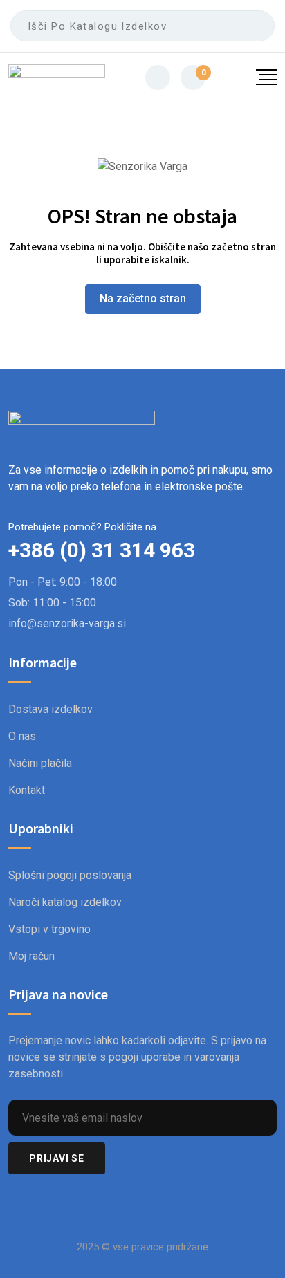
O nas (22, 736)
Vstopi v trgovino (49, 929)
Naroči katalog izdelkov (65, 902)
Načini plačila (40, 763)
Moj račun (31, 956)
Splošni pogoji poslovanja (69, 875)
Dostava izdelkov (50, 709)
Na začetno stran (143, 298)
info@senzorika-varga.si (67, 623)
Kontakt (26, 790)
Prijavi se (56, 1158)
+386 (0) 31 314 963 (101, 550)
